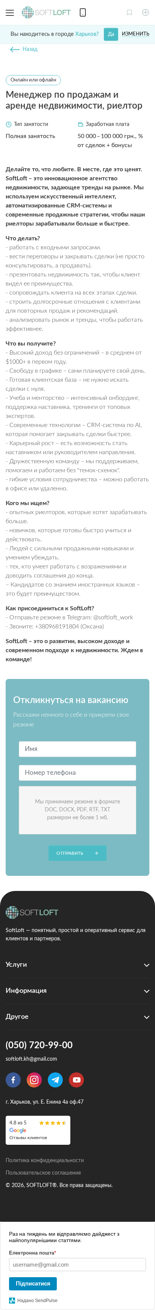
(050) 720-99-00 (39, 1045)
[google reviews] (38, 1130)
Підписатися (33, 1283)
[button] (129, 12)
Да (111, 34)
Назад (30, 49)
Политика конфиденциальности (45, 1160)
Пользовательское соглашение (43, 1173)
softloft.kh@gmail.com (31, 1059)
